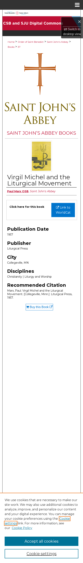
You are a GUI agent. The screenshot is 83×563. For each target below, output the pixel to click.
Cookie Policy (22, 528)
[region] (41, 528)
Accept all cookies (41, 541)
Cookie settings (42, 553)
